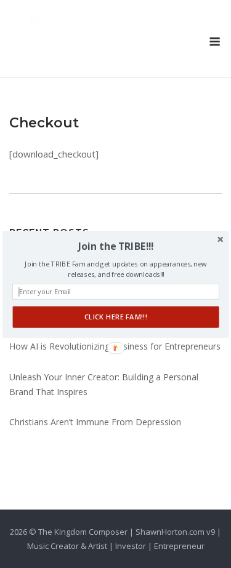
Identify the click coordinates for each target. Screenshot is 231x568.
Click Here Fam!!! (115, 316)
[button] (115, 246)
